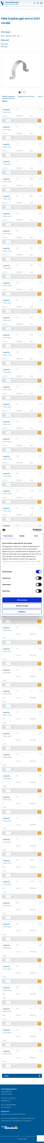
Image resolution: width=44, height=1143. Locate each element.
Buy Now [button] (39, 120)
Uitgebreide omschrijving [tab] (26, 96)
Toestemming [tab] (8, 536)
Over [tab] (36, 536)
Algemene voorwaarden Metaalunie (13, 1114)
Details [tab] (22, 536)
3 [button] (24, 92)
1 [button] (19, 92)
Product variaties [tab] (8, 96)
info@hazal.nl (5, 1101)
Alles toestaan (22, 600)
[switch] (39, 578)
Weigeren (22, 611)
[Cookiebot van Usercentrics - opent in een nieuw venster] (33, 530)
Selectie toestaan (22, 606)
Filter (7, 1076)
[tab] (19, 92)
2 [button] (22, 92)
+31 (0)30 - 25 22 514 (8, 1098)
